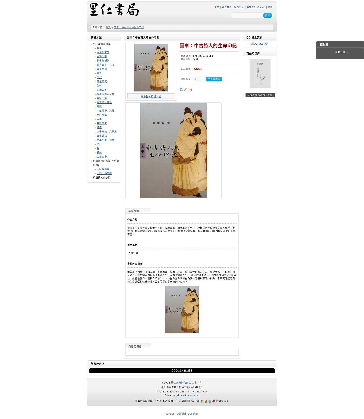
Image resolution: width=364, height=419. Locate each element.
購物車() (255, 7)
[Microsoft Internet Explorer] (198, 401)
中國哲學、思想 (105, 110)
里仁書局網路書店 (181, 382)
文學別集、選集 (105, 140)
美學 (99, 119)
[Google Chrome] (202, 401)
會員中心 (239, 7)
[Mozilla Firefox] (206, 401)
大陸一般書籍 (104, 173)
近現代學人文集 (105, 94)
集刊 (99, 85)
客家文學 (102, 156)
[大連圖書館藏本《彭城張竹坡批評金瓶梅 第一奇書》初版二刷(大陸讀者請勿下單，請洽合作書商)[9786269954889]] (260, 87)
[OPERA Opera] (214, 401)
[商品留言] (185, 89)
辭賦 (99, 106)
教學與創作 (103, 60)
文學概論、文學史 (107, 131)
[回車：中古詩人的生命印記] (173, 197)
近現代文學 (103, 52)
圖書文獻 (102, 69)
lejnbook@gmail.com (186, 395)
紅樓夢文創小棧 (102, 177)
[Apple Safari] (210, 401)
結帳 (270, 7)
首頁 (216, 7)
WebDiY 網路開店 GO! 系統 (182, 414)
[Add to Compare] (181, 89)
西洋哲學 (102, 115)
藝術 (99, 73)
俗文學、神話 (104, 102)
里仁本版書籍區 (102, 44)
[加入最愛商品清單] (190, 89)
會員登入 (227, 7)
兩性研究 (102, 81)
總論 (99, 48)
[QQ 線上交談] (259, 44)
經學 (99, 127)
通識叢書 (102, 90)
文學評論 (102, 136)
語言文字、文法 (105, 65)
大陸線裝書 (103, 169)
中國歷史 (102, 123)
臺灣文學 (102, 56)
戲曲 (99, 152)
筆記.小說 (102, 98)
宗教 (99, 77)
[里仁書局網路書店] (113, 13)
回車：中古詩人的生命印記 (129, 27)
